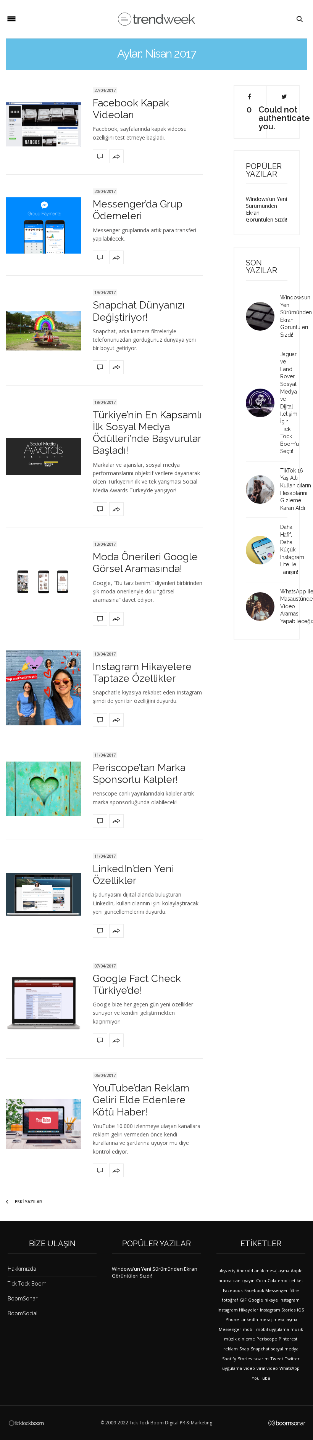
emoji (284, 1280)
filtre (294, 1290)
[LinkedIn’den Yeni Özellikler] (43, 894)
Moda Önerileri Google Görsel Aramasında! (145, 562)
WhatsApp (289, 1368)
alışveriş (227, 1270)
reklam (230, 1349)
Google (255, 1300)
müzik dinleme (239, 1339)
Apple (297, 1270)
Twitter (292, 1358)
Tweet (276, 1358)
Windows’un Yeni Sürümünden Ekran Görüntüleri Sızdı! (266, 209)
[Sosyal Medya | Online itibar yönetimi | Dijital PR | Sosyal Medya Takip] (156, 19)
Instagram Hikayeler (238, 1310)
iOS (300, 1310)
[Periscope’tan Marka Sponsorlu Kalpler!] (43, 789)
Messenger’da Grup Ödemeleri (137, 210)
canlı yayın (244, 1280)
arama (225, 1280)
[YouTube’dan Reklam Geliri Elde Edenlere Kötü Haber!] (43, 1124)
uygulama (232, 1368)
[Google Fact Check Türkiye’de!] (43, 1004)
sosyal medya (284, 1349)
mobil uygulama (272, 1329)
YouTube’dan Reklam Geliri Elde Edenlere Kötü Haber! (141, 1099)
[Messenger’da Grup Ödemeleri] (43, 225)
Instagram (289, 1300)
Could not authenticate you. (284, 117)
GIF (243, 1300)
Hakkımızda (22, 1268)
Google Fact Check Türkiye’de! (137, 984)
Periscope (267, 1339)
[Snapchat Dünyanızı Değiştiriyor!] (43, 330)
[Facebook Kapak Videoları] (43, 124)
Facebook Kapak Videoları (131, 109)
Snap (244, 1349)
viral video (267, 1368)
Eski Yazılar (28, 1201)
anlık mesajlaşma (272, 1270)
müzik (296, 1329)
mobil (249, 1329)
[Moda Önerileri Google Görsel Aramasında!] (43, 582)
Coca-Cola (266, 1280)
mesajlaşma (285, 1319)
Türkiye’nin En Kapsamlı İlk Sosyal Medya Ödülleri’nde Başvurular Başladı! (147, 432)
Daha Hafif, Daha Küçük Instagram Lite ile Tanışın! (292, 549)
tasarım (261, 1358)
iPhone (231, 1319)
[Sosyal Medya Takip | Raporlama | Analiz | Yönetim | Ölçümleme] (286, 1423)
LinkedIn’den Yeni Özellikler (133, 874)
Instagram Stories (277, 1310)
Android (245, 1270)
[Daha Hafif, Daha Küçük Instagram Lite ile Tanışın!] (263, 550)
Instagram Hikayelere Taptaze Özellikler (142, 672)
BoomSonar (22, 1298)
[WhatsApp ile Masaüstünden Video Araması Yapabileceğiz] (263, 606)
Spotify (229, 1358)
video (249, 1368)
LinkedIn (249, 1319)
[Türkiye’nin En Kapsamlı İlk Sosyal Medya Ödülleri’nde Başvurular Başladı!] (43, 457)
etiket (297, 1280)
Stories (245, 1358)
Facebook (233, 1290)
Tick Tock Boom (27, 1283)
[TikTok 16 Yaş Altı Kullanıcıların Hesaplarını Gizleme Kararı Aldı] (263, 489)
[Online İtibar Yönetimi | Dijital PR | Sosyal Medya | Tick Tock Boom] (26, 1423)
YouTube (261, 1378)
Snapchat (260, 1349)
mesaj (266, 1319)
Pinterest (288, 1339)
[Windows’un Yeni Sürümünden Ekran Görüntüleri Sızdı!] (263, 316)
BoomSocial (22, 1313)
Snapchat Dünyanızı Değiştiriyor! (139, 311)
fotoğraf (230, 1300)
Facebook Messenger (266, 1290)
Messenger (230, 1329)
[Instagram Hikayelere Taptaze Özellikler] (43, 687)
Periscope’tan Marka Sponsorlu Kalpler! (139, 773)
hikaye (271, 1300)
